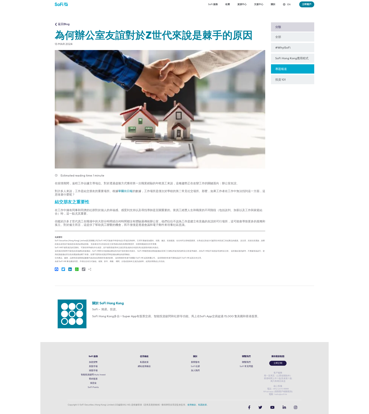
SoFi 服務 (93, 356)
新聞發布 (195, 362)
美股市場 (93, 366)
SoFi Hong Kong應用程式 (291, 58)
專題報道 (281, 69)
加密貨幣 (93, 362)
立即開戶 (306, 4)
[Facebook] (249, 407)
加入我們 (195, 370)
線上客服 (278, 386)
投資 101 (280, 79)
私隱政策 (144, 362)
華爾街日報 (125, 191)
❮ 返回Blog (62, 24)
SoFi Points (93, 387)
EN (289, 4)
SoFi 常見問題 (246, 366)
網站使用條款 (144, 366)
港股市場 (93, 370)
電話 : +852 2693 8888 (278, 388)
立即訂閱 (278, 363)
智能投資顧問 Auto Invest (93, 374)
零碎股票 (93, 379)
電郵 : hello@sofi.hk (278, 394)
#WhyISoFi (283, 47)
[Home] (63, 4)
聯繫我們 (246, 356)
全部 (278, 37)
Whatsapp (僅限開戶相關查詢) (278, 391)
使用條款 (144, 356)
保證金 (93, 383)
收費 (227, 4)
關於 (195, 356)
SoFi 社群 (195, 366)
